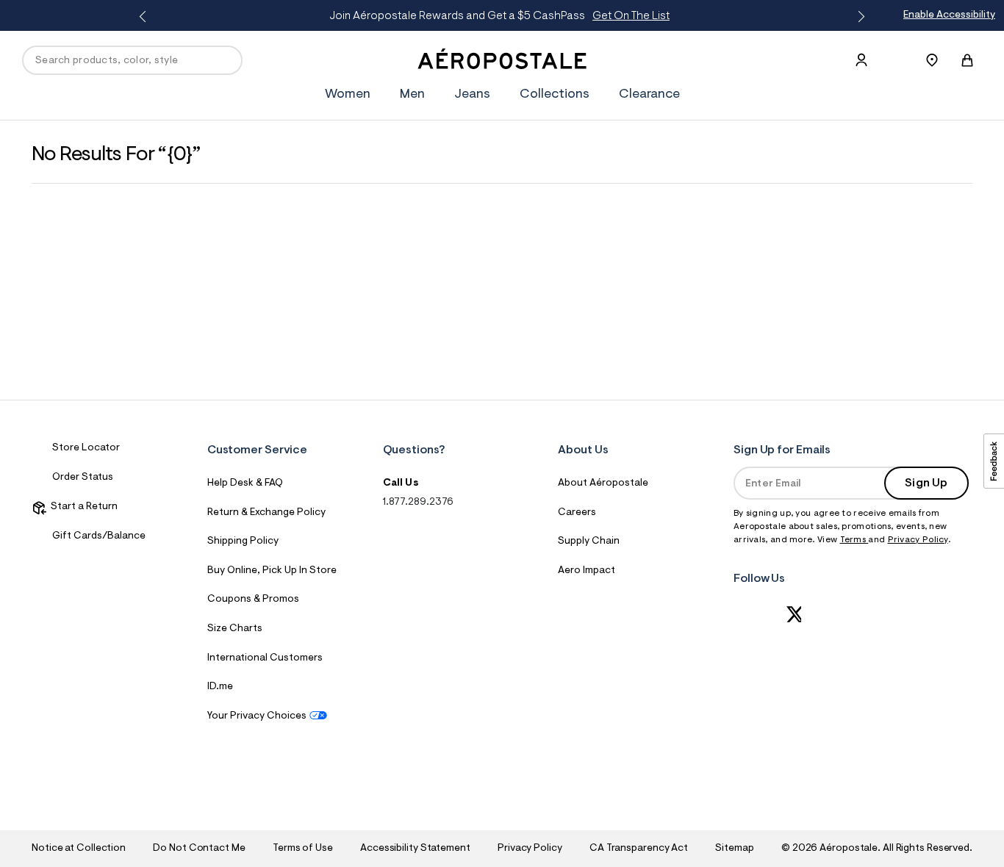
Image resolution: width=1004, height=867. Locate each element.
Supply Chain (589, 541)
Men (412, 94)
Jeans (472, 94)
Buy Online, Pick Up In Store (272, 571)
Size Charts (234, 629)
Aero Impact (586, 571)
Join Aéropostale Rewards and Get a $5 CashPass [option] (499, 16)
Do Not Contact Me (199, 848)
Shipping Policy (243, 541)
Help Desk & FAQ (245, 483)
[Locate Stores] (932, 60)
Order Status (82, 477)
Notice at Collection (79, 848)
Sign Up (926, 483)
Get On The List (631, 16)
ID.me (220, 687)
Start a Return (82, 507)
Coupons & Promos (253, 599)
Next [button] (858, 17)
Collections (554, 94)
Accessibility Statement (415, 848)
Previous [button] (145, 17)
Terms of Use (303, 848)
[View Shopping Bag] (967, 60)
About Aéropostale (603, 483)
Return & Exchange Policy (266, 513)
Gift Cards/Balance (99, 536)
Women (347, 94)
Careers (577, 513)
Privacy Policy (918, 540)
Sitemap (734, 848)
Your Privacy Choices (256, 716)
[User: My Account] (861, 60)
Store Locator (86, 448)
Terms (854, 540)
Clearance (649, 94)
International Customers (265, 658)
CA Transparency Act (638, 848)
